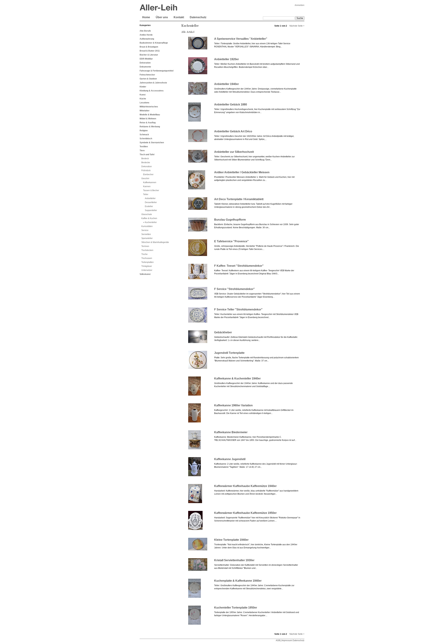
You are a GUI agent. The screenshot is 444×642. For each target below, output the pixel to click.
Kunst (143, 94)
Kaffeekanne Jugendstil (229, 459)
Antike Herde (146, 35)
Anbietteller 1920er (226, 59)
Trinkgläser (146, 266)
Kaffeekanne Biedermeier (230, 432)
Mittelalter (145, 110)
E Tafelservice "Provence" (231, 241)
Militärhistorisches (149, 106)
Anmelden (299, 5)
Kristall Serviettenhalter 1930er (234, 560)
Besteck (145, 158)
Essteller (149, 206)
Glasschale (146, 214)
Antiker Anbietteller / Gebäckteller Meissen (242, 172)
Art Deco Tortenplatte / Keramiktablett (238, 199)
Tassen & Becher (151, 190)
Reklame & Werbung (150, 126)
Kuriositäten (147, 226)
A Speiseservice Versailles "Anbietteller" (240, 38)
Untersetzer (146, 270)
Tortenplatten (147, 262)
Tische (144, 254)
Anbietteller (150, 198)
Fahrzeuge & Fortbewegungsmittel (156, 71)
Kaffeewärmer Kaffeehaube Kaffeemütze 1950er (245, 512)
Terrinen (145, 246)
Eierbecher (148, 174)
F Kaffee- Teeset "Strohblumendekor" (239, 265)
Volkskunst (145, 274)
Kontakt (179, 17)
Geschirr (145, 178)
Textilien (144, 146)
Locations (144, 102)
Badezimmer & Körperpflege (154, 43)
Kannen (147, 186)
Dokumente (145, 67)
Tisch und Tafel (147, 154)
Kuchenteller (151, 222)
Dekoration (145, 63)
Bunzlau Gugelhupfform (230, 219)
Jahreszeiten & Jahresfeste (153, 83)
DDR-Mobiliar (146, 59)
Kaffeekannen (149, 182)
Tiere (142, 150)
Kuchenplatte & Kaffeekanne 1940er (238, 580)
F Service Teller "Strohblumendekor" (238, 309)
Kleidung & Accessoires (152, 90)
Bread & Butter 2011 (150, 51)
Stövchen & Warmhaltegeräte (155, 242)
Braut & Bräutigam (149, 47)
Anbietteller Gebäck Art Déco (233, 131)
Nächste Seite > (296, 26)
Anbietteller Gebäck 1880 (230, 104)
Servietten (146, 234)
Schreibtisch (146, 138)
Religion (144, 130)
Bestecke (145, 162)
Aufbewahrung (147, 39)
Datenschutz (198, 17)
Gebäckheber (223, 332)
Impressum (287, 640)
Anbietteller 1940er (226, 84)
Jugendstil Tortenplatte (229, 352)
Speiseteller (147, 238)
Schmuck (144, 134)
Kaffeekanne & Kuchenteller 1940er (237, 378)
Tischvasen (146, 258)
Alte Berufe (145, 31)
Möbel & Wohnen (148, 118)
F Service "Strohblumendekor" (234, 289)
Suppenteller (151, 210)
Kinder (143, 86)
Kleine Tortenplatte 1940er (231, 539)
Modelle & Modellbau (150, 114)
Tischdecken (147, 250)
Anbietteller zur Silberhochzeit (234, 151)
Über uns (162, 17)
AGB (278, 640)
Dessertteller (151, 202)
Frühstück (146, 170)
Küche (143, 98)
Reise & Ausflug (148, 122)
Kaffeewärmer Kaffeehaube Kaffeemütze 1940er (245, 486)
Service (144, 230)
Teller (145, 194)
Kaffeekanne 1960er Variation (233, 405)
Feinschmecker (147, 75)
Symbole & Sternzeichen (152, 142)
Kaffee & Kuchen (149, 218)
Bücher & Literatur (149, 55)
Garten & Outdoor (148, 79)
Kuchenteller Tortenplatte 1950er (235, 607)
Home (146, 17)
